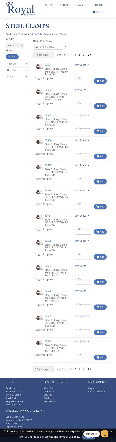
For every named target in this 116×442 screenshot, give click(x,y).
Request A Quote (14, 401)
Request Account (96, 391)
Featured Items (13, 391)
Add (102, 81)
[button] (17, 63)
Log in (38, 78)
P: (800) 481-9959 (14, 426)
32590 (48, 291)
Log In (91, 388)
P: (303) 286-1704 (14, 423)
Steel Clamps (60, 34)
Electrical (22, 34)
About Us (48, 388)
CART (99, 12)
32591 (48, 316)
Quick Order (12, 398)
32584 (48, 140)
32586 (48, 190)
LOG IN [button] (98, 5)
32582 (48, 90)
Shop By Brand (13, 394)
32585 (48, 165)
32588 (48, 240)
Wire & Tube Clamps (40, 34)
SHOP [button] (48, 5)
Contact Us (49, 391)
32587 (48, 215)
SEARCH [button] (81, 5)
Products (10, 34)
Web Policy (49, 401)
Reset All (12, 56)
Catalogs (48, 398)
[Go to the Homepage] (21, 15)
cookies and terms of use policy (62, 436)
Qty (79, 78)
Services (48, 394)
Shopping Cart (13, 404)
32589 (48, 266)
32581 (48, 64)
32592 (48, 341)
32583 (48, 115)
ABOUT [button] (64, 5)
